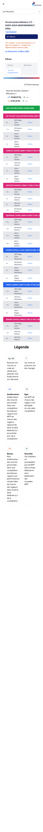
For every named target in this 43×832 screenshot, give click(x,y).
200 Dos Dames (17, 204)
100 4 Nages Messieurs (18, 270)
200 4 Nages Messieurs (18, 278)
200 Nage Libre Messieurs (18, 256)
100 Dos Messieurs (18, 298)
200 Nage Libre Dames (18, 122)
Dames (10, 65)
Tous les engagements (13, 71)
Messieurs (28, 65)
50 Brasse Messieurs (18, 263)
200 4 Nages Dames (17, 144)
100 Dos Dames (17, 164)
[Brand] (36, 4)
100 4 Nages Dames (17, 136)
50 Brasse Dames (18, 129)
